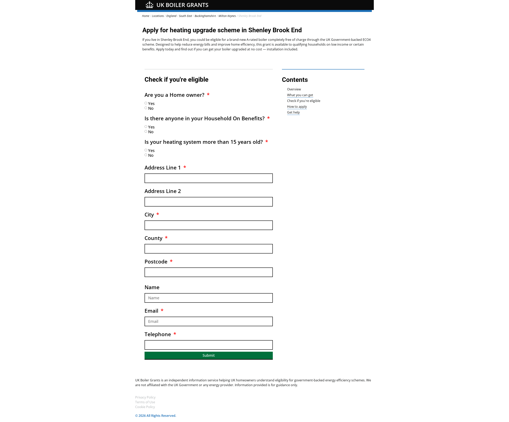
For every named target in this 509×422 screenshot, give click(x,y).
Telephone (158, 334)
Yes (151, 103)
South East (185, 16)
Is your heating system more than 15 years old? (204, 141)
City (150, 214)
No (150, 108)
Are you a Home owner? (175, 94)
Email (152, 310)
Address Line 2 (163, 191)
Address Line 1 (163, 167)
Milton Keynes (227, 16)
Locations (158, 16)
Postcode (157, 261)
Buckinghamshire (205, 16)
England (171, 16)
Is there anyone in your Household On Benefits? (205, 118)
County (154, 238)
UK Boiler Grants (182, 5)
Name (152, 287)
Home (145, 16)
